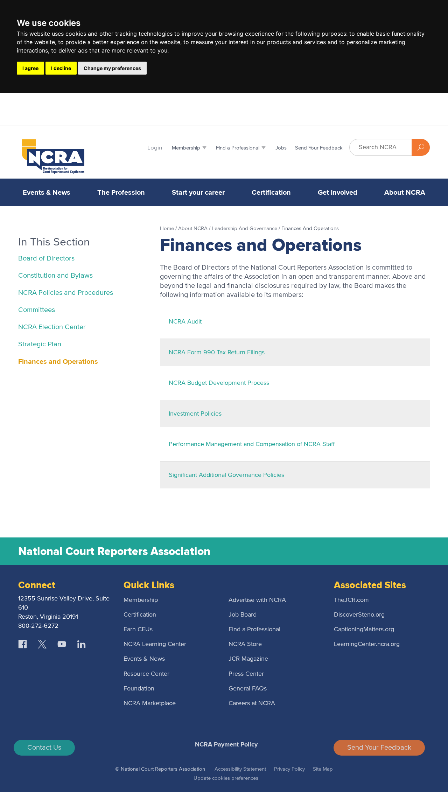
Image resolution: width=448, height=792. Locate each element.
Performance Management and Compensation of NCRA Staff (252, 444)
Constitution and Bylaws (55, 275)
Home (167, 228)
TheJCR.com (351, 600)
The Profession (121, 192)
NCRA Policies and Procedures (65, 292)
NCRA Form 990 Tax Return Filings (217, 352)
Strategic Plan (39, 344)
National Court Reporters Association (114, 551)
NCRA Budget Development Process (219, 383)
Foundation (139, 689)
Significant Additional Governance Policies (226, 475)
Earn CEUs (138, 629)
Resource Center (146, 674)
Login (154, 148)
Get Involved (337, 192)
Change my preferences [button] (112, 68)
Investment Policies (195, 414)
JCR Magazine (248, 659)
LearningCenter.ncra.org (367, 644)
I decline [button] (61, 68)
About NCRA (404, 192)
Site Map (323, 769)
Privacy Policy (289, 769)
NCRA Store (245, 644)
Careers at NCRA (252, 703)
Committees (36, 309)
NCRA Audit (185, 322)
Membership (141, 600)
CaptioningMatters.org (364, 629)
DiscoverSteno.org (359, 615)
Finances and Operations (58, 361)
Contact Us (44, 747)
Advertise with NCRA (257, 600)
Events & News (46, 192)
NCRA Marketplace (150, 703)
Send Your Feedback (379, 747)
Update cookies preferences (226, 778)
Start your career (198, 192)
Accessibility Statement (240, 769)
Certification (271, 192)
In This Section (54, 242)
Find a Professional (254, 629)
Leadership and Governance (245, 228)
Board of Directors (46, 258)
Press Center (246, 674)
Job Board (243, 615)
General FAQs (248, 689)
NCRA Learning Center (155, 644)
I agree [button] (30, 68)
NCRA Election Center (52, 327)
